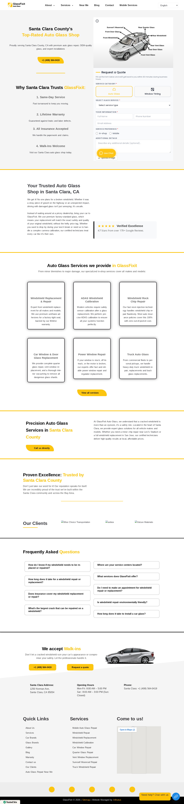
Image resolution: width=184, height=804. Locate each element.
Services (65, 5)
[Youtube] (72, 789)
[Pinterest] (132, 789)
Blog (96, 5)
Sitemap (86, 800)
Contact (109, 5)
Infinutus (117, 800)
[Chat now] (176, 796)
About (48, 5)
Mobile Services (128, 5)
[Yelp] (112, 789)
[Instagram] (92, 789)
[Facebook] (52, 789)
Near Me (84, 5)
